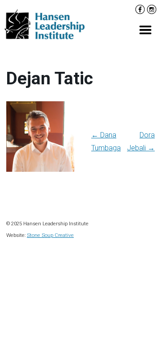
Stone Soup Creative (50, 235)
